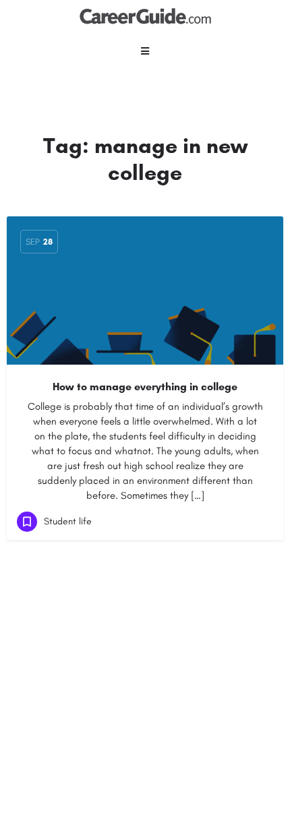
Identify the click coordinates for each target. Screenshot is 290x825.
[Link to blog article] (145, 290)
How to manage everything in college (145, 386)
